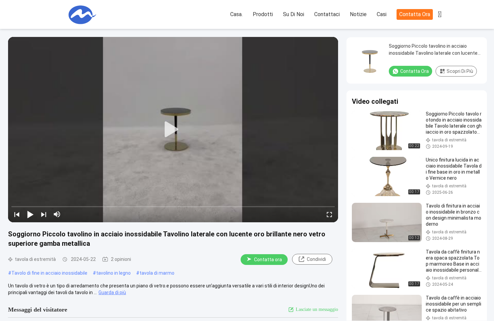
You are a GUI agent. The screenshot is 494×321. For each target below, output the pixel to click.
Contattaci (327, 14)
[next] (43, 214)
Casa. (236, 14)
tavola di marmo (156, 273)
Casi (381, 14)
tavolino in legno (113, 273)
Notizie (358, 14)
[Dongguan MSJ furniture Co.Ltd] (82, 15)
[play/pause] (30, 214)
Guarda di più (112, 292)
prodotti (263, 14)
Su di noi (293, 14)
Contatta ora (414, 14)
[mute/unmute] (57, 214)
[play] (173, 129)
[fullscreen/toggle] (329, 214)
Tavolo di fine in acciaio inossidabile (49, 273)
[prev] (17, 214)
